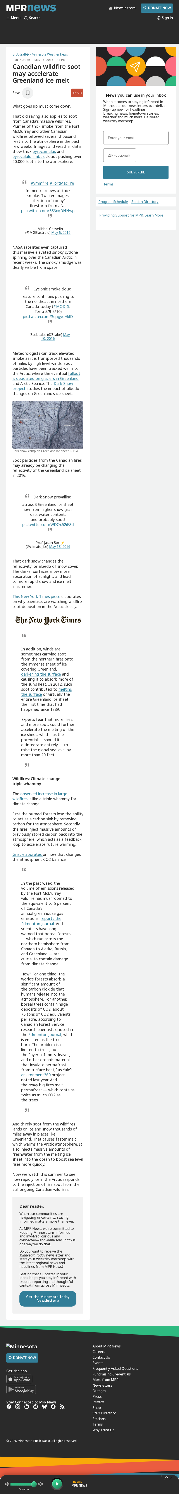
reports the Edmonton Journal (41, 921)
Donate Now (157, 7)
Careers (99, 1351)
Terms (108, 184)
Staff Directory (104, 1413)
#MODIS (61, 306)
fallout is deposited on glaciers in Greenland (46, 376)
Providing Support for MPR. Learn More (131, 215)
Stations (99, 1418)
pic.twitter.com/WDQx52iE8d (48, 524)
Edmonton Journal (44, 1034)
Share (77, 93)
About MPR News (107, 1346)
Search (35, 18)
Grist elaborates (27, 854)
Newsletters (102, 1385)
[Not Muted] (6, 1484)
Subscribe (136, 172)
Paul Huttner (21, 60)
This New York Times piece (36, 596)
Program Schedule (113, 202)
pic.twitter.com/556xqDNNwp (48, 210)
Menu (16, 18)
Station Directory (144, 202)
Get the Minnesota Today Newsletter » (48, 1298)
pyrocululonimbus (28, 156)
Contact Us (101, 1357)
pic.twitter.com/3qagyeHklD (48, 316)
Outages (99, 1390)
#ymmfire (39, 183)
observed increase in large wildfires (39, 796)
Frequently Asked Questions (115, 1368)
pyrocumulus (44, 151)
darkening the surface (41, 674)
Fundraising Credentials (112, 1374)
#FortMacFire (62, 183)
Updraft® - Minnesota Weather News (42, 54)
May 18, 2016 (59, 546)
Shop (97, 1407)
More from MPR (106, 1379)
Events (98, 1362)
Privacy (98, 1402)
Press (97, 1396)
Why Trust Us (103, 1430)
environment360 (36, 1074)
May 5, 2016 (61, 232)
